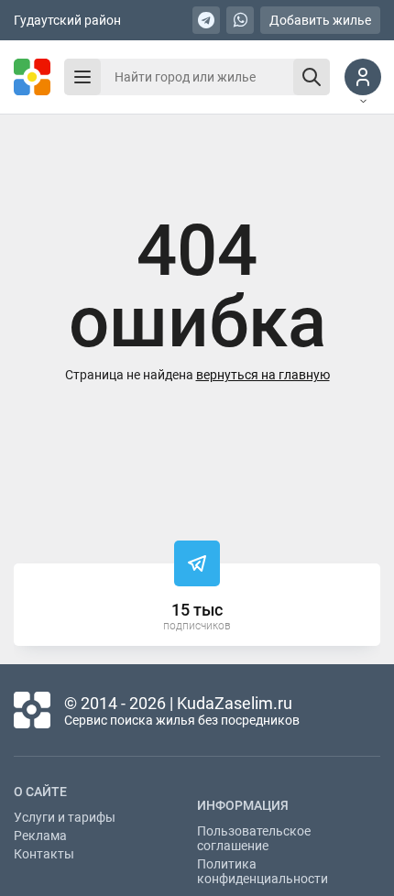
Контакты (44, 854)
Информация (243, 805)
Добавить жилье (320, 20)
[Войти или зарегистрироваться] (363, 77)
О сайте (40, 791)
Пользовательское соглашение (254, 838)
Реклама (40, 835)
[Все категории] (82, 77)
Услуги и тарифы (64, 817)
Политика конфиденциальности (262, 871)
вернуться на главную (263, 374)
